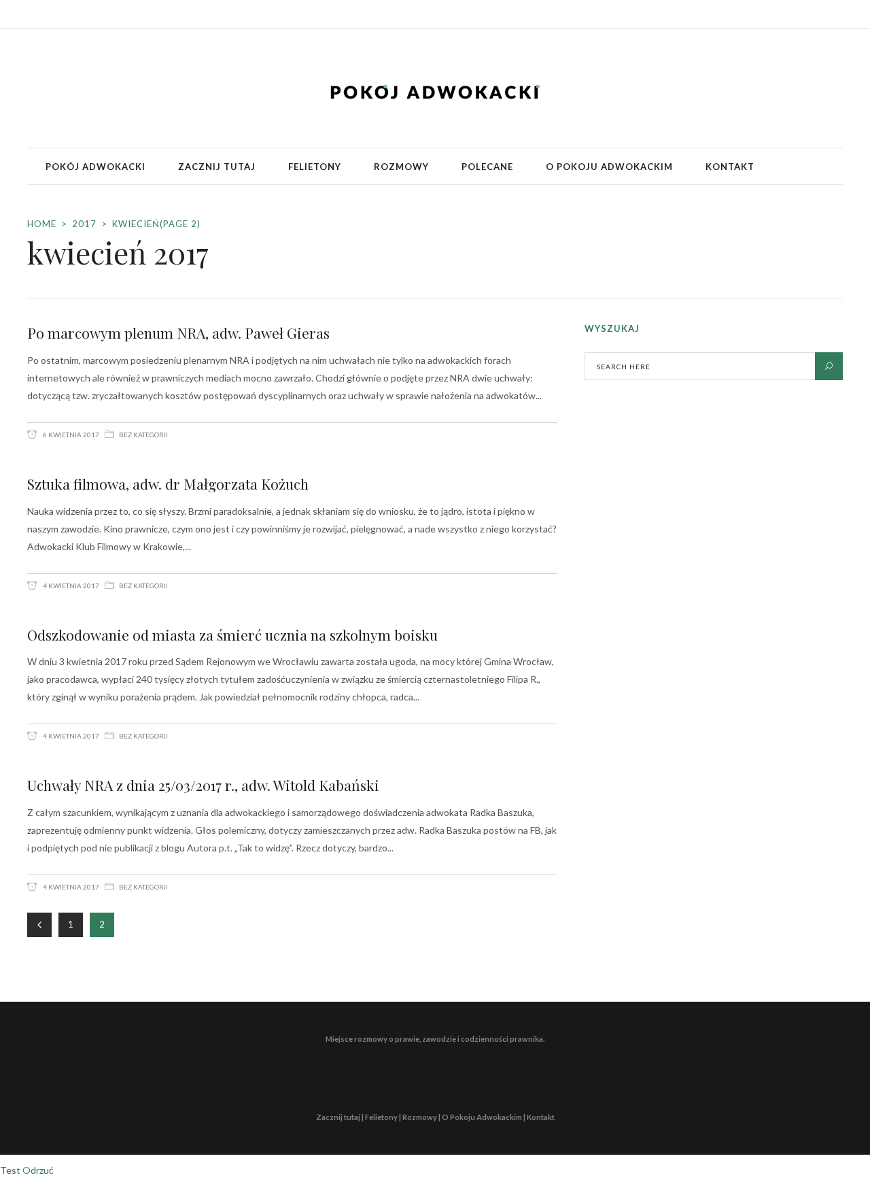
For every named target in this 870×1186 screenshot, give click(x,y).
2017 (84, 223)
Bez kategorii (143, 434)
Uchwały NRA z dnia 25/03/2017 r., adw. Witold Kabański (203, 784)
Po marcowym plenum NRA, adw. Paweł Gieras (178, 332)
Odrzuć (38, 1170)
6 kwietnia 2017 (70, 434)
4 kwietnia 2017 (70, 585)
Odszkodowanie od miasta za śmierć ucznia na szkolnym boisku (232, 634)
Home (41, 223)
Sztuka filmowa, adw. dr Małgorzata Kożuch (168, 483)
